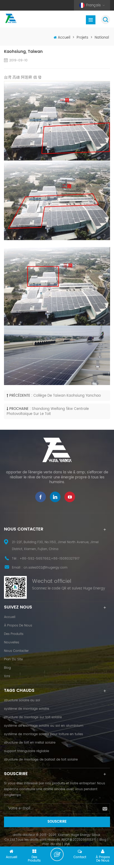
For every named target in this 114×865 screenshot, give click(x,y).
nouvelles (11, 642)
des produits (13, 634)
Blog (7, 667)
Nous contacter (16, 650)
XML (67, 844)
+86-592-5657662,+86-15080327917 (50, 558)
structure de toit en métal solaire (29, 742)
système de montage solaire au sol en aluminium (43, 725)
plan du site (13, 659)
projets (82, 37)
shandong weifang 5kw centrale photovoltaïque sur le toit (48, 411)
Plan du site (51, 844)
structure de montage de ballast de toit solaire (41, 759)
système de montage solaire (26, 708)
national (102, 37)
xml (7, 676)
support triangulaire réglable (26, 751)
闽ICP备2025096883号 (78, 839)
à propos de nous (18, 625)
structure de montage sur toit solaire (33, 717)
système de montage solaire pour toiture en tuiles (43, 734)
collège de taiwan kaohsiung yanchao (67, 396)
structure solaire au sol (22, 700)
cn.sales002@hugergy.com (45, 567)
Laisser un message (57, 854)
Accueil (64, 37)
